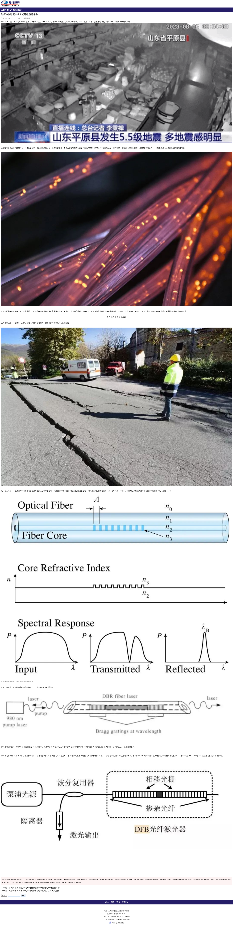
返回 (107, 902)
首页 (3, 10)
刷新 (113, 902)
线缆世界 (121, 919)
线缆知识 (17, 10)
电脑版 (125, 902)
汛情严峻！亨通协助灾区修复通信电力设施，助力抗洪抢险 (34, 891)
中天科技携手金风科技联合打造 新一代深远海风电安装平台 (34, 888)
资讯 (9, 10)
